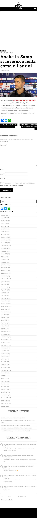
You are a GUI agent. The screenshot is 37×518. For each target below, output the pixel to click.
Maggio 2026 (4, 223)
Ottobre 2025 (4, 242)
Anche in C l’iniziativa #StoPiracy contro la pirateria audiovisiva (15, 425)
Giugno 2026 (4, 220)
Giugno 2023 (4, 320)
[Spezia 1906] (18, 9)
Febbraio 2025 (4, 265)
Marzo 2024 (3, 295)
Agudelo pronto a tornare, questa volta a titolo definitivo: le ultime (28, 127)
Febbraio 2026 (4, 231)
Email (2, 174)
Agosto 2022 (4, 348)
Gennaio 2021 (4, 392)
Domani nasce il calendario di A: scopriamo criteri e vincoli (8, 126)
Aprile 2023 (3, 326)
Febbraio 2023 (4, 331)
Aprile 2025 (3, 259)
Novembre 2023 (4, 306)
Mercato (3, 50)
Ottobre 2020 (4, 400)
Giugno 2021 (4, 378)
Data (2, 497)
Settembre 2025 (4, 245)
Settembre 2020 (4, 403)
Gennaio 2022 (4, 367)
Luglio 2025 (3, 251)
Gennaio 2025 (4, 267)
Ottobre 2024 (4, 276)
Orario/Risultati (22, 497)
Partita (10, 497)
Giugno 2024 (4, 287)
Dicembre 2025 (4, 237)
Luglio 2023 (3, 317)
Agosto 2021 (4, 373)
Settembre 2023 (4, 312)
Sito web (2, 178)
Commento (3, 145)
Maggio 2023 (4, 323)
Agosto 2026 (4, 215)
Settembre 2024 (4, 278)
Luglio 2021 (3, 375)
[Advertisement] (18, 29)
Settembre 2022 (4, 345)
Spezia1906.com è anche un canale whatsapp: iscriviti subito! (15, 431)
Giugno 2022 (4, 353)
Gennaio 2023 (4, 334)
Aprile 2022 (3, 359)
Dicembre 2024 (4, 270)
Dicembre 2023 (4, 303)
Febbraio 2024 (4, 298)
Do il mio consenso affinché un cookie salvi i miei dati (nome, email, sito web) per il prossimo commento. (17, 184)
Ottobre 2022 (4, 342)
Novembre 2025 (4, 240)
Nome (2, 169)
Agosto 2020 (4, 406)
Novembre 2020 (4, 397)
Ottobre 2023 (4, 309)
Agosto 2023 (4, 314)
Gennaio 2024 (4, 301)
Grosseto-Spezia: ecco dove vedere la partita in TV (13, 418)
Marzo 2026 (3, 229)
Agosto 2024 (4, 281)
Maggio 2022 (4, 356)
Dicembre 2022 (4, 337)
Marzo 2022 (3, 361)
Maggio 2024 (4, 290)
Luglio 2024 (3, 284)
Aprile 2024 (3, 292)
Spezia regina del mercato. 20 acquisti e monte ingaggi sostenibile (16, 428)
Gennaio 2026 (4, 234)
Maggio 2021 (4, 381)
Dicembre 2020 (4, 395)
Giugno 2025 (4, 253)
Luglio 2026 (3, 217)
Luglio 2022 (3, 350)
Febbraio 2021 (4, 389)
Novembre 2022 (4, 339)
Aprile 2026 (3, 226)
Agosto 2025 (4, 248)
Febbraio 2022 (4, 364)
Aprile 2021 (3, 384)
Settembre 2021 (4, 370)
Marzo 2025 (3, 262)
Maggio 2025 (4, 256)
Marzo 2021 (3, 386)
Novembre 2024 (4, 273)
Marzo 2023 (3, 328)
